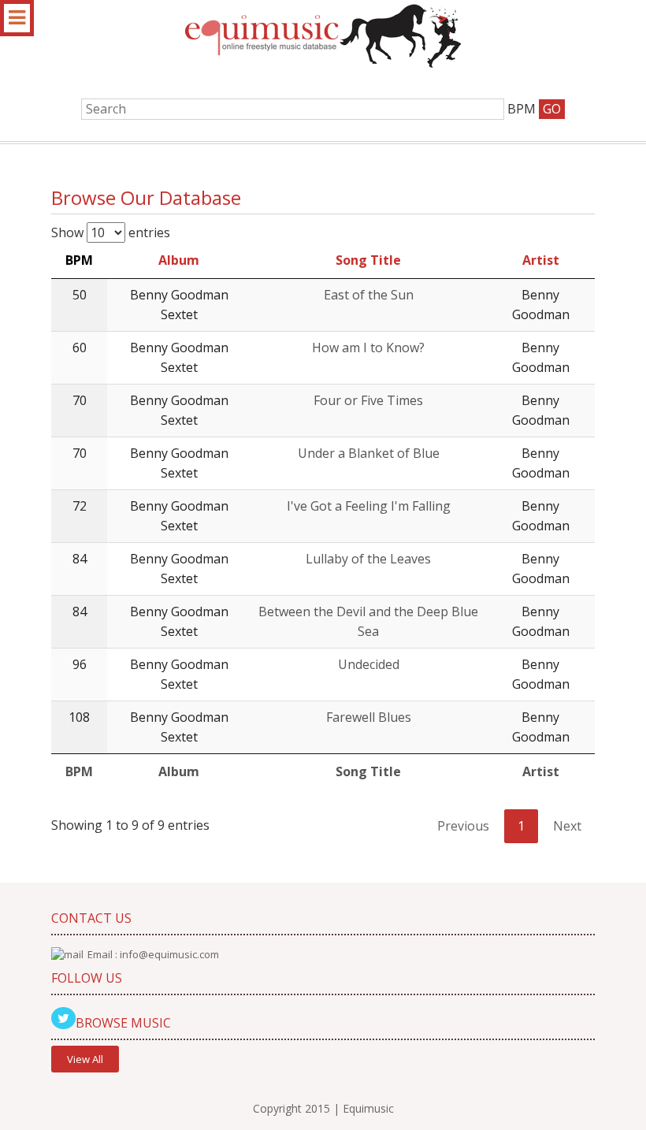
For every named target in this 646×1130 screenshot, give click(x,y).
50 (79, 294)
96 (79, 664)
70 (79, 400)
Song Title (368, 260)
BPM (79, 260)
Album (178, 260)
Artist (540, 260)
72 (79, 506)
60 (79, 347)
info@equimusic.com (169, 954)
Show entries (110, 232)
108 (79, 717)
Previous (463, 825)
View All (85, 1059)
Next (567, 825)
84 (79, 558)
